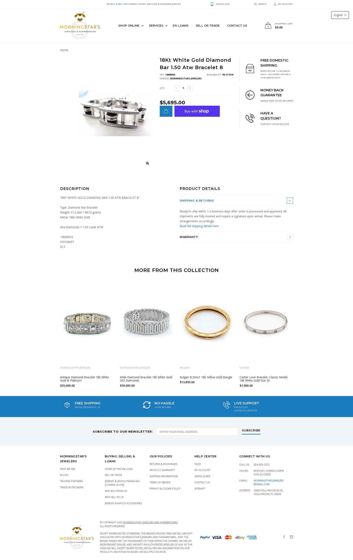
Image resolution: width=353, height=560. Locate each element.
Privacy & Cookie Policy (165, 488)
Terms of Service (160, 482)
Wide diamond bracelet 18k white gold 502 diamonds (146, 378)
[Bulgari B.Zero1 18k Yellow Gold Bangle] (206, 322)
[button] (340, 15)
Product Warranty (162, 470)
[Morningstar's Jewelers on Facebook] (284, 537)
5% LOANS (180, 25)
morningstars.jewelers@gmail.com (268, 482)
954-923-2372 (262, 464)
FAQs (197, 464)
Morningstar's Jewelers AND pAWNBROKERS (150, 522)
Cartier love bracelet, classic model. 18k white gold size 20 (264, 378)
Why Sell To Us (114, 497)
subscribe (251, 430)
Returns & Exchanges (163, 464)
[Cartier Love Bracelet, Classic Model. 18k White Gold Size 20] (266, 322)
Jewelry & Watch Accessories (123, 503)
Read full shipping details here (199, 226)
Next (301, 332)
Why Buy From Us (116, 491)
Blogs (64, 475)
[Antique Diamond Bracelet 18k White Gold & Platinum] (87, 322)
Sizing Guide (202, 476)
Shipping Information (164, 476)
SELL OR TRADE (208, 25)
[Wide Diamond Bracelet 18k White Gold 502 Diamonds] (147, 322)
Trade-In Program (71, 487)
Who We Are (67, 469)
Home (64, 50)
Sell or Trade (113, 475)
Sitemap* (200, 488)
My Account (202, 470)
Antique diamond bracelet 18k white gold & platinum (84, 378)
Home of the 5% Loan (119, 469)
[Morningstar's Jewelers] (80, 25)
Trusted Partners (71, 481)
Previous (51, 332)
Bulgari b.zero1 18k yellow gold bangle (206, 377)
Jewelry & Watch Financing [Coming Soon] (122, 483)
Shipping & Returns (197, 200)
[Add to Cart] (166, 111)
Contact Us (237, 25)
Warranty (189, 237)
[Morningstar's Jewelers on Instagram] (291, 537)
